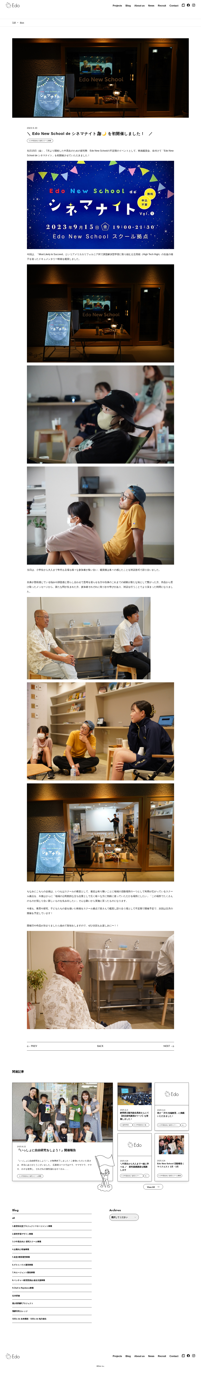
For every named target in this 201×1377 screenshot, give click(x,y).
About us (139, 5)
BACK (100, 1046)
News (151, 5)
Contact (174, 5)
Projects (117, 5)
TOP (14, 23)
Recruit (162, 5)
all (13, 1218)
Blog (128, 5)
